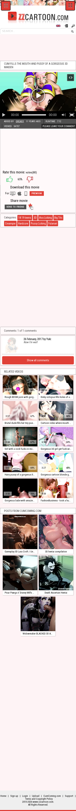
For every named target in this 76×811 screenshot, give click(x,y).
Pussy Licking (38, 223)
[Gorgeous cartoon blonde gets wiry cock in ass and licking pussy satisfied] (56, 462)
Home (3, 795)
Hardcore (23, 223)
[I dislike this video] (33, 179)
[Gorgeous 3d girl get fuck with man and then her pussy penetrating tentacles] (56, 436)
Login (68, 25)
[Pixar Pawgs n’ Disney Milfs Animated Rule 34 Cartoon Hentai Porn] (20, 573)
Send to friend (15, 207)
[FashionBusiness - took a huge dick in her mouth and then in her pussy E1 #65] (56, 488)
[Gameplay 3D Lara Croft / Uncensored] (20, 532)
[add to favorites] (30, 207)
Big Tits (58, 217)
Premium (37, 193)
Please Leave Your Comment (59, 126)
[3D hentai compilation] (56, 532)
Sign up (74, 25)
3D (35, 217)
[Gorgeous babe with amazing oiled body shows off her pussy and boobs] (20, 488)
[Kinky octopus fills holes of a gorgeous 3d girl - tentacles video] (56, 385)
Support (69, 795)
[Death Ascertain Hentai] (56, 573)
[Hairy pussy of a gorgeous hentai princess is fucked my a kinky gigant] (20, 462)
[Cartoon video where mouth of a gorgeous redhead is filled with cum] (56, 411)
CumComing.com (52, 795)
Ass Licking (45, 217)
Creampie (10, 223)
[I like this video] (8, 179)
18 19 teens (24, 217)
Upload (35, 795)
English (60, 25)
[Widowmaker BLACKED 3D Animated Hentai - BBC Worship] (38, 614)
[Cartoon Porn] (38, 17)
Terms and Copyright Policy (39, 798)
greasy (20, 121)
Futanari (52, 223)
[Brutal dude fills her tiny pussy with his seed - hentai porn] (20, 411)
